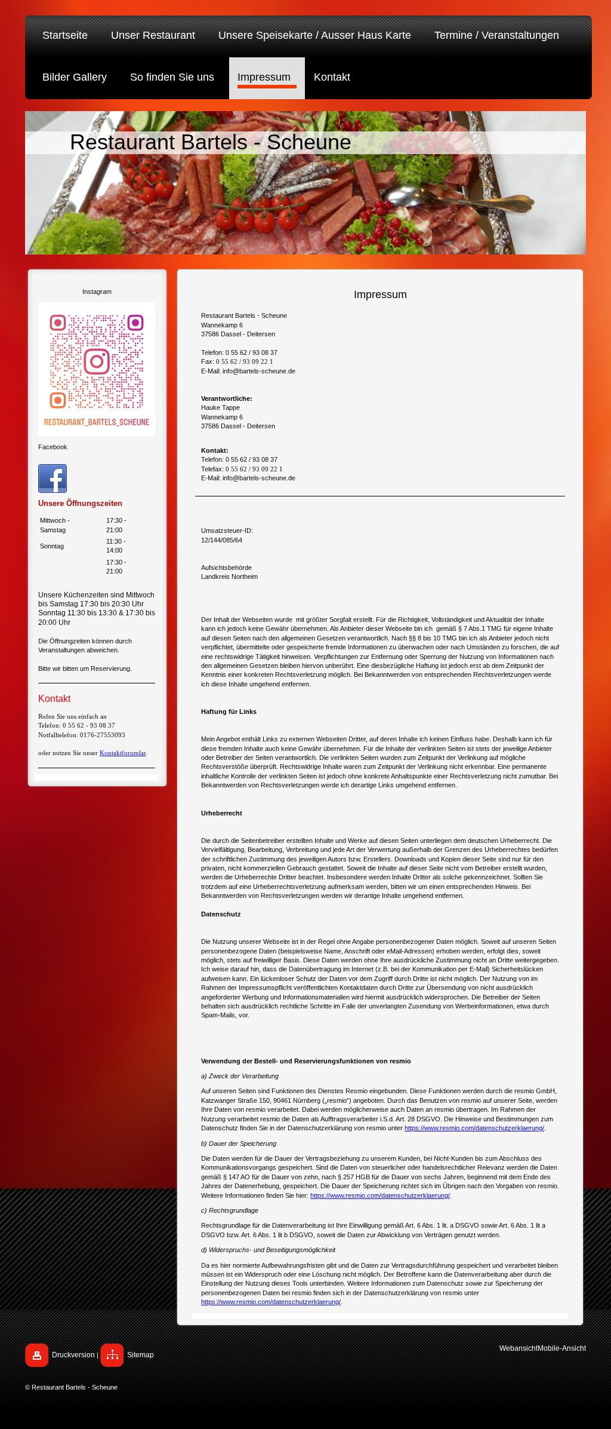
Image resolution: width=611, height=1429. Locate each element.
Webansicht (518, 1348)
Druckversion (73, 1355)
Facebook (52, 446)
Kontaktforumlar (123, 752)
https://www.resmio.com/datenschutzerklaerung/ (474, 1127)
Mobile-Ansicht (562, 1348)
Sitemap (140, 1355)
